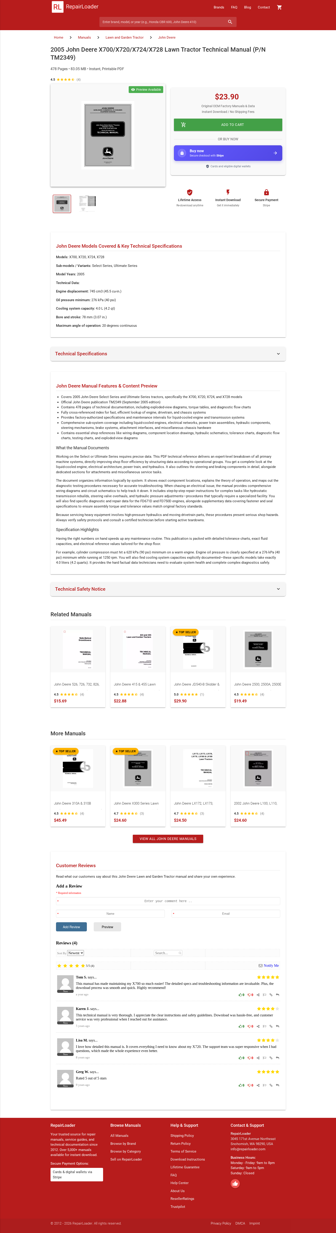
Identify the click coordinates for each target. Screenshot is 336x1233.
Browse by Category (125, 1151)
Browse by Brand (123, 1144)
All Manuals (119, 1136)
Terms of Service (183, 1151)
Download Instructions (188, 1159)
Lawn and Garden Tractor (125, 37)
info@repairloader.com (248, 1149)
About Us (178, 1191)
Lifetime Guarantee (185, 1167)
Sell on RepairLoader (126, 1159)
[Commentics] (168, 993)
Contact (264, 7)
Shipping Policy (182, 1136)
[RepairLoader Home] (75, 7)
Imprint (254, 1223)
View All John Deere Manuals (168, 839)
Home (58, 37)
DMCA (240, 1223)
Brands (219, 7)
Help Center (180, 1183)
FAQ (234, 7)
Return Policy (181, 1144)
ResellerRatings (182, 1199)
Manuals (84, 37)
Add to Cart (212, 125)
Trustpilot (178, 1207)
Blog (247, 7)
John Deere (167, 37)
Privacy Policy (221, 1223)
